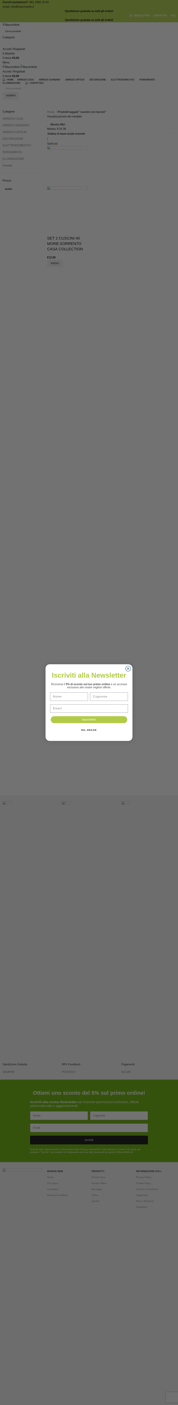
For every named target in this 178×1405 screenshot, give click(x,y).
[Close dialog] (128, 668)
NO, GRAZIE (89, 730)
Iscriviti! (89, 719)
